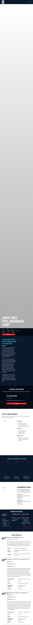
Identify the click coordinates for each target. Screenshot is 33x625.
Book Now (8, 334)
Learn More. (23, 400)
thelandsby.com (20, 504)
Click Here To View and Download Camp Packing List (26, 528)
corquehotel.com (20, 498)
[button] (28, 2)
